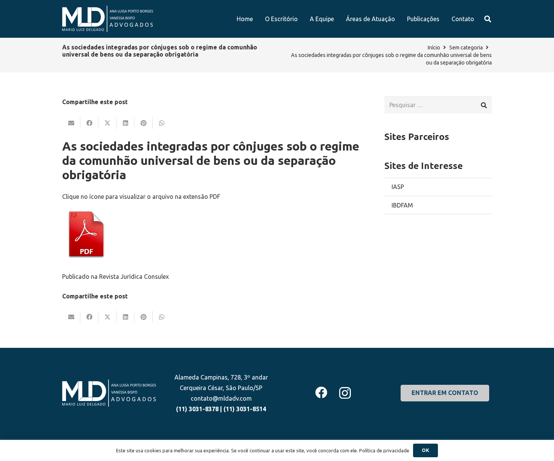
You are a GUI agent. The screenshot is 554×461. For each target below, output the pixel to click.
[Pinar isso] (144, 123)
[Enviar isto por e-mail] (71, 123)
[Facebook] (321, 392)
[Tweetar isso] (107, 123)
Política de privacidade (384, 450)
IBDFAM (402, 205)
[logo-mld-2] (107, 19)
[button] (487, 19)
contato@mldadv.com (221, 398)
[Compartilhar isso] (89, 123)
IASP (398, 186)
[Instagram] (345, 393)
